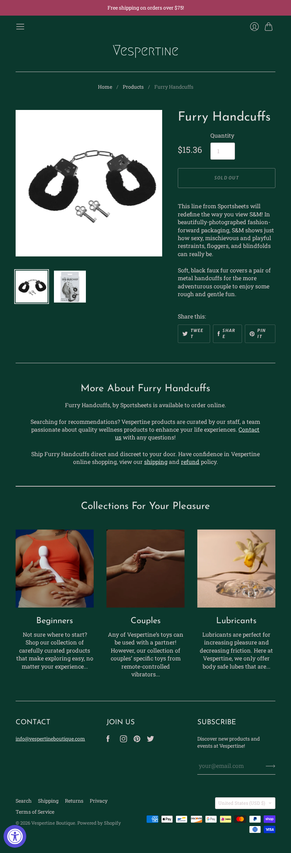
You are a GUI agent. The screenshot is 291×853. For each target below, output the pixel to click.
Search (24, 800)
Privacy (99, 800)
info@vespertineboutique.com (50, 738)
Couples (146, 621)
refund (190, 461)
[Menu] (20, 26)
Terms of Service (35, 811)
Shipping (48, 800)
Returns (74, 800)
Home (105, 86)
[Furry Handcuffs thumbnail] (32, 287)
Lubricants (236, 621)
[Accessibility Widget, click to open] (15, 836)
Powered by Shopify (99, 823)
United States (241, 803)
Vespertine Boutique (53, 823)
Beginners (54, 621)
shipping (156, 461)
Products (133, 86)
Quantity (222, 135)
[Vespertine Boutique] (145, 51)
